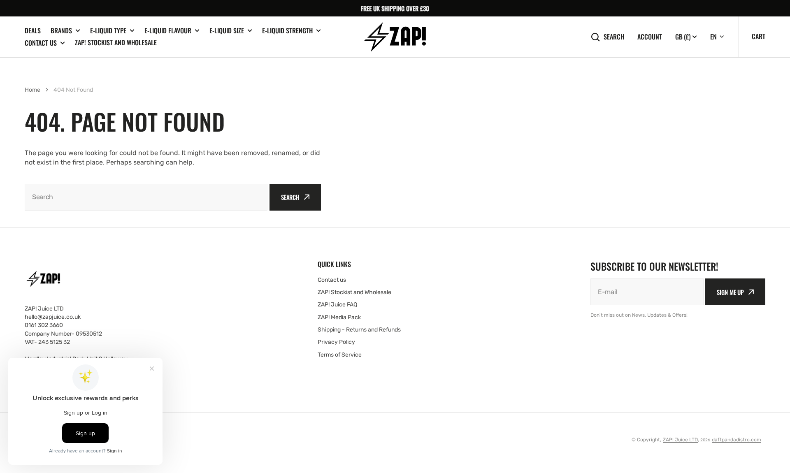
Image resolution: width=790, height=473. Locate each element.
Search (614, 37)
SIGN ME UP (730, 292)
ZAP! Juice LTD (680, 440)
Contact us (41, 43)
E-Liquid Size (226, 30)
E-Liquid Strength (287, 30)
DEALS (33, 30)
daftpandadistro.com (736, 440)
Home (32, 89)
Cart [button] (758, 36)
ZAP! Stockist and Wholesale (116, 42)
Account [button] (649, 37)
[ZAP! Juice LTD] (395, 37)
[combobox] (146, 197)
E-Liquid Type (108, 30)
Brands (61, 30)
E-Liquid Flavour (167, 30)
